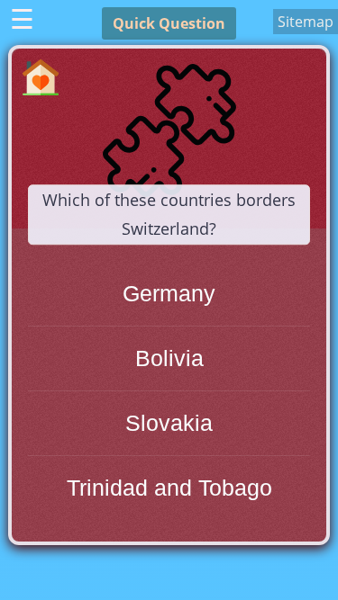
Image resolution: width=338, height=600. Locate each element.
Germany (169, 293)
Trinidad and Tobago (169, 487)
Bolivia (169, 358)
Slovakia (169, 422)
